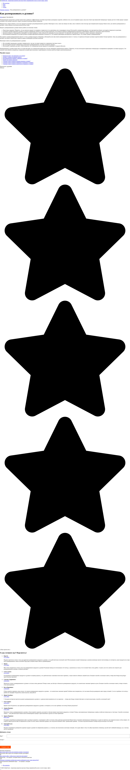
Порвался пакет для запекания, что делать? (14, 55)
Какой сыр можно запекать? (10, 59)
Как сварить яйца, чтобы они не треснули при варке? (13, 756)
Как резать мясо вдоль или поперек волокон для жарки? (14, 752)
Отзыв (2, 739)
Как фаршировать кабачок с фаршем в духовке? (15, 58)
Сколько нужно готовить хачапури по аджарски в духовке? (18, 64)
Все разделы (6, 3)
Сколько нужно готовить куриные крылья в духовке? (16, 61)
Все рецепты (6, 765)
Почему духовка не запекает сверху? (12, 57)
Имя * (1, 736)
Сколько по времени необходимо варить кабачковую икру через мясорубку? (19, 760)
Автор (4, 7)
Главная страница (4, 9)
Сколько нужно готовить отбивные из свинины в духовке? (18, 62)
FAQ (4, 6)
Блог (4, 4)
